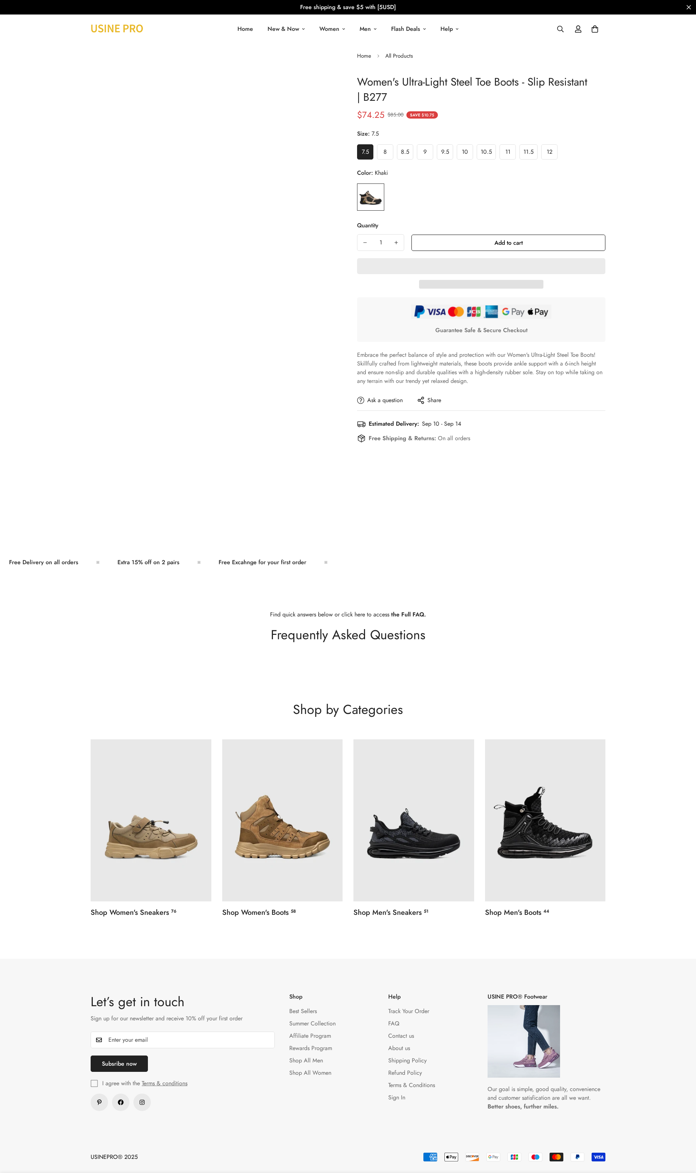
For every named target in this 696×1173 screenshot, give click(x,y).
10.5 (488, 154)
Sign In (396, 1097)
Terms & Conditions (411, 1085)
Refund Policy (405, 1073)
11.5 (530, 154)
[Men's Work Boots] (545, 820)
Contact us (401, 1036)
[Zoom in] (314, 65)
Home (245, 29)
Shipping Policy (407, 1060)
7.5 (367, 154)
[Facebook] (120, 1102)
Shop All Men (306, 1060)
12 (552, 154)
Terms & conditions (164, 1083)
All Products (399, 56)
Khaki (370, 197)
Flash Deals (405, 29)
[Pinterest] (99, 1102)
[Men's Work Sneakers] (413, 820)
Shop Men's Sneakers (390, 912)
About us (399, 1048)
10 (467, 154)
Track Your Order (408, 1011)
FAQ (393, 1023)
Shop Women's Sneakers (134, 912)
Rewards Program (310, 1048)
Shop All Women (310, 1073)
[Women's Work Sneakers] (151, 820)
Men (365, 29)
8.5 (407, 154)
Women (329, 29)
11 (510, 154)
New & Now (283, 29)
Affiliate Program (310, 1036)
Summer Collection (312, 1023)
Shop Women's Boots (259, 912)
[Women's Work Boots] (282, 820)
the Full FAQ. (408, 614)
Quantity (367, 225)
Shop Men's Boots (517, 912)
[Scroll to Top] (682, 1133)
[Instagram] (142, 1102)
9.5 (447, 154)
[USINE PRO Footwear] (117, 29)
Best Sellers (303, 1011)
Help (446, 29)
